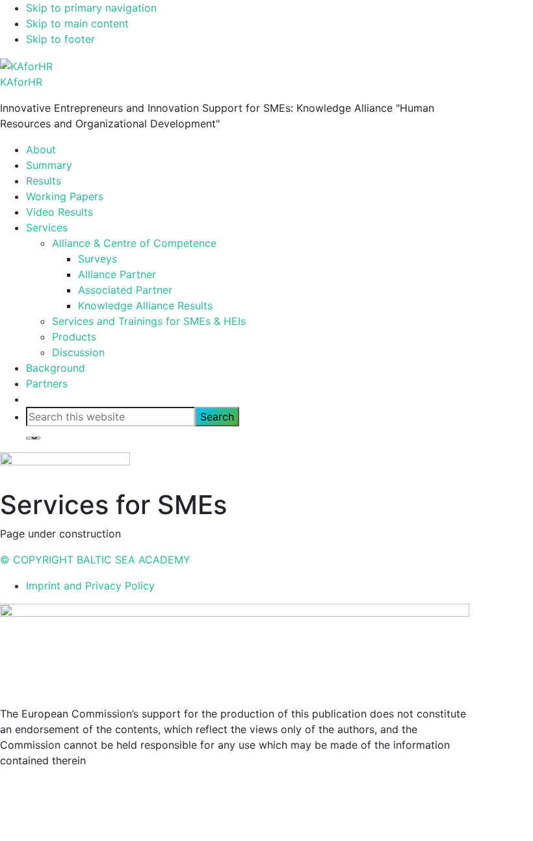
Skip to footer (60, 38)
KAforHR (21, 81)
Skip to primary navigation (91, 7)
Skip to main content (77, 23)
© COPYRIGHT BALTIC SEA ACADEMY (95, 559)
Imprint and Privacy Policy (90, 585)
